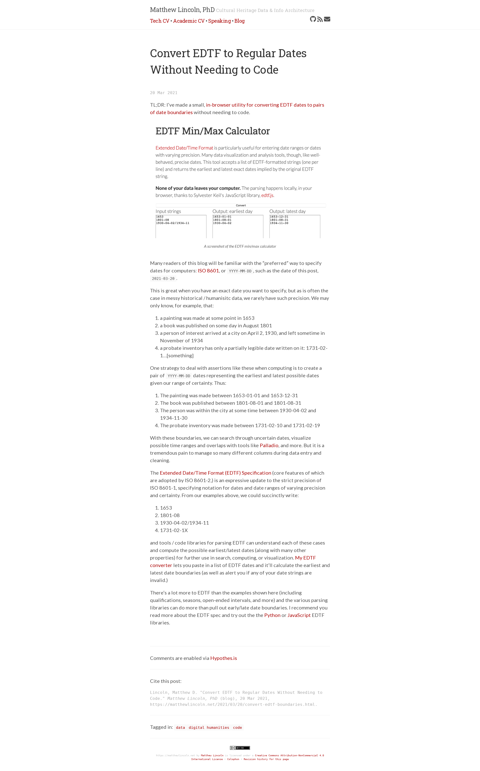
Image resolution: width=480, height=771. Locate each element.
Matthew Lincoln (212, 755)
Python (272, 615)
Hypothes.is (223, 658)
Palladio (269, 445)
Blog (239, 20)
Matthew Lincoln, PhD (182, 9)
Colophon (233, 759)
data (180, 727)
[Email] (327, 19)
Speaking (219, 20)
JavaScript (299, 615)
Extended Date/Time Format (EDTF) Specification (215, 473)
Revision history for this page (266, 759)
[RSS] (320, 19)
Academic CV (189, 20)
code (237, 727)
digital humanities (209, 727)
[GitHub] (313, 19)
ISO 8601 (208, 270)
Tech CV (160, 20)
